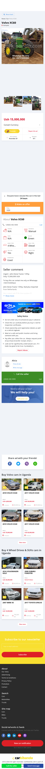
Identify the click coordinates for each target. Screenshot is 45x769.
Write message (17, 367)
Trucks (4, 702)
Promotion (5, 684)
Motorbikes (6, 699)
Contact (4, 687)
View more (22, 542)
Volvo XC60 (13, 19)
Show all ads (17, 364)
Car (7, 19)
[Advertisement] (22, 167)
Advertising (6, 675)
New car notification (22, 743)
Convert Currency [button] (11, 125)
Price (8, 208)
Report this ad (33, 131)
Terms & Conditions (9, 678)
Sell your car (22, 398)
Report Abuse (22, 350)
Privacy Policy (6, 681)
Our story (5, 672)
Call (41, 225)
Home (3, 19)
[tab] (22, 125)
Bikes (3, 715)
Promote (13, 131)
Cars (3, 696)
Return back (9, 14)
